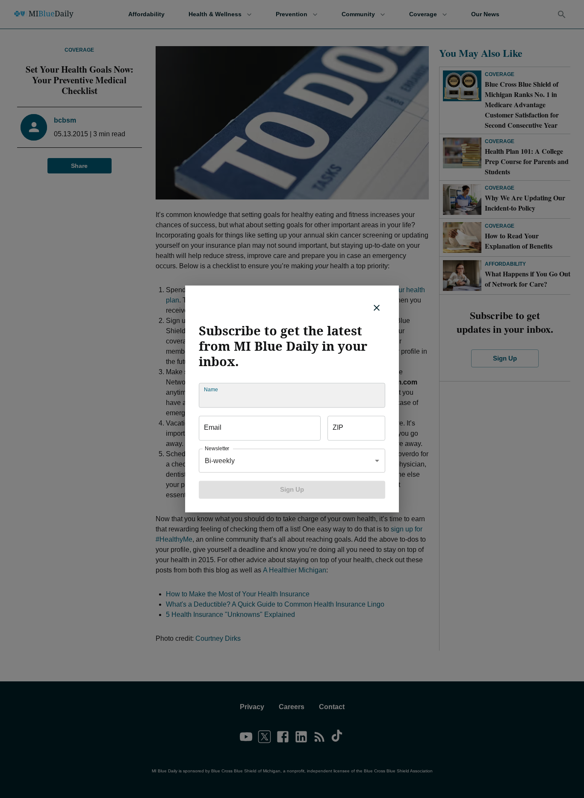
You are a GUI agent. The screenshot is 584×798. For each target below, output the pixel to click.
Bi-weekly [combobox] (220, 460)
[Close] (376, 307)
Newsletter (217, 449)
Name (211, 390)
